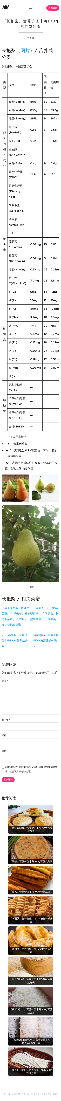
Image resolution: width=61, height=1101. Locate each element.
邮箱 (4, 735)
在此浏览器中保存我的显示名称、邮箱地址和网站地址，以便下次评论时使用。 (31, 769)
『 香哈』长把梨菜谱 (28, 619)
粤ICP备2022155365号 (28, 1094)
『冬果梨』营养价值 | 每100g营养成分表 (15, 641)
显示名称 (6, 720)
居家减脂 (52, 8)
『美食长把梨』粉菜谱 (15, 608)
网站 (4, 751)
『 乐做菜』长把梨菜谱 (24, 613)
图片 (25, 50)
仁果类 (30, 38)
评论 (5, 681)
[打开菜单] (31, 8)
